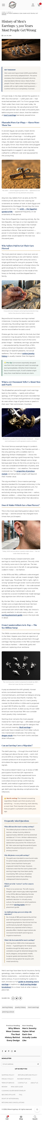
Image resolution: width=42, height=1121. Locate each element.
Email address (8, 1064)
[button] (38, 1064)
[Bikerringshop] (12, 5)
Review (4, 1087)
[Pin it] (20, 998)
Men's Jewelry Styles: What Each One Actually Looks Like (29, 1034)
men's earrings (33, 1007)
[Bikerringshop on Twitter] (5, 1051)
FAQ (20, 1094)
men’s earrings (10, 115)
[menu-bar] (4, 5)
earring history (7, 1007)
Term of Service (8, 1083)
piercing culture (8, 1012)
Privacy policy (8, 1079)
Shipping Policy (8, 1075)
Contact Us (22, 1083)
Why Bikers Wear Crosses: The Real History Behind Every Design (12, 1034)
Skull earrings (25, 727)
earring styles (19, 905)
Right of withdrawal (10, 1098)
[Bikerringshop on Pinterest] (8, 1051)
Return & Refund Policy (27, 1075)
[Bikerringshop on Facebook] (2, 1051)
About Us (34, 1083)
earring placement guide (12, 615)
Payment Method (24, 1079)
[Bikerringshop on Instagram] (12, 1051)
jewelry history (20, 1007)
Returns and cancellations (13, 1102)
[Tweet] (16, 998)
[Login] (33, 4)
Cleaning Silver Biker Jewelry (14, 1090)
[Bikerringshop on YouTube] (15, 1051)
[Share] (13, 998)
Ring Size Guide (17, 1087)
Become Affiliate (8, 1094)
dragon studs (7, 735)
